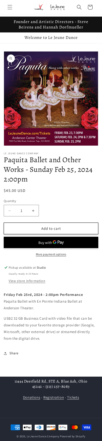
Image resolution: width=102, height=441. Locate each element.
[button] (9, 7)
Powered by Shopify (72, 436)
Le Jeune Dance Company (43, 436)
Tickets (73, 397)
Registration (53, 397)
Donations (31, 397)
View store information (27, 281)
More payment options (51, 254)
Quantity (10, 201)
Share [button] (14, 353)
